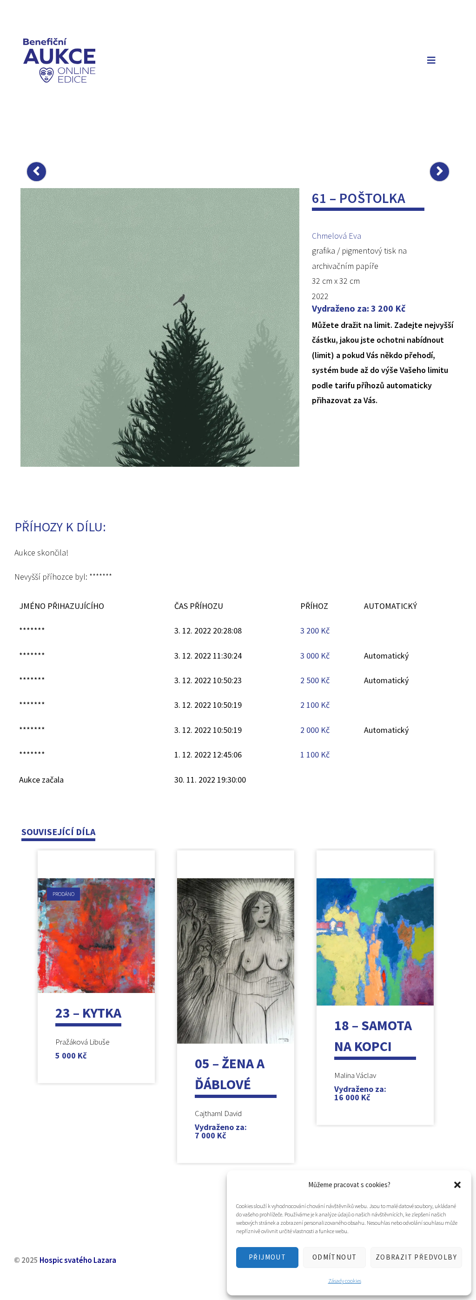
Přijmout (267, 1257)
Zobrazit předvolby (416, 1257)
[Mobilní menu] (429, 60)
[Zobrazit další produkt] (439, 171)
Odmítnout (334, 1257)
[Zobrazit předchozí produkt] (36, 171)
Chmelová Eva (336, 235)
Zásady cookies (344, 1280)
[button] (457, 1184)
